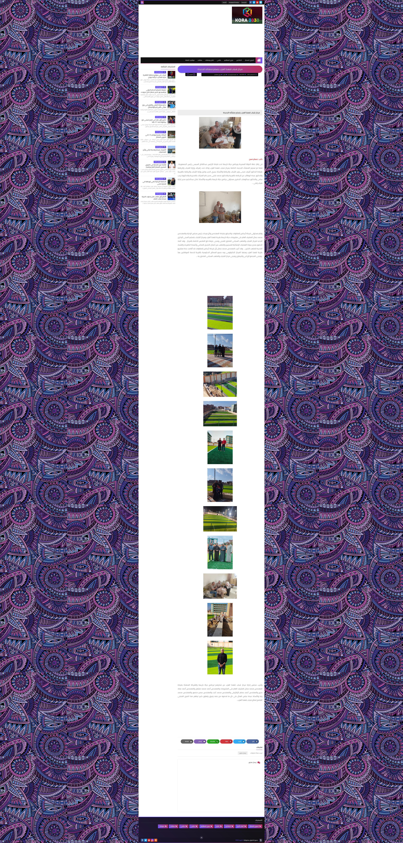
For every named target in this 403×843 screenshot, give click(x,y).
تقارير (224, 75)
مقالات (200, 60)
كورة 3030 (238, 840)
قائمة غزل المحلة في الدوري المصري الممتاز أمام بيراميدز (155, 166)
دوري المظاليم (228, 60)
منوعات (162, 826)
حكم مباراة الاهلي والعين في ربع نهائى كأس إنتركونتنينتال (154, 106)
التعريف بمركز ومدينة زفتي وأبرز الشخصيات (154, 151)
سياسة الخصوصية (234, 2)
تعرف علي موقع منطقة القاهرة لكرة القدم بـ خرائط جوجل (154, 76)
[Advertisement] (201, 41)
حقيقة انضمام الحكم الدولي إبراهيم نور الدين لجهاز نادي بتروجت (153, 91)
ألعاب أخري (240, 826)
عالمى (193, 826)
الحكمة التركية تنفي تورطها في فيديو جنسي (154, 182)
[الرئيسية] (259, 60)
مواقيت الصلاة (189, 60)
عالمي (219, 60)
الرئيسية (244, 2)
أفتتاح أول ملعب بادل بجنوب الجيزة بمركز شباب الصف (154, 197)
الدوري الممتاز (249, 60)
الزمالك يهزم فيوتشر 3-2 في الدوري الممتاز (155, 136)
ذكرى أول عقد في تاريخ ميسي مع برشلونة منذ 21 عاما (154, 121)
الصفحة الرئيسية (233, 75)
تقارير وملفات (209, 60)
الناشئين (239, 60)
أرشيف (224, 2)
